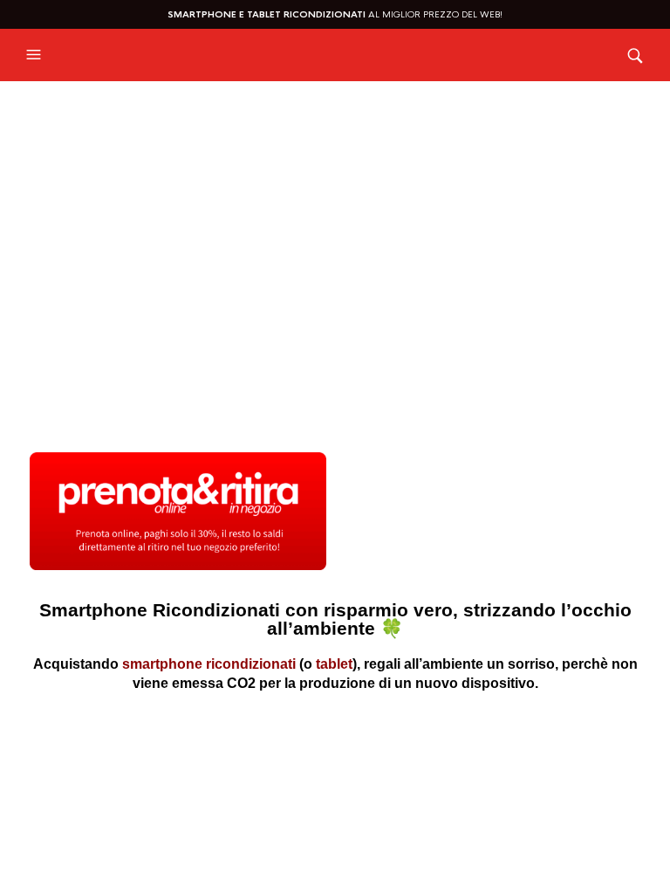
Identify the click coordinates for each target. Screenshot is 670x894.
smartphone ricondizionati (209, 664)
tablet (334, 664)
